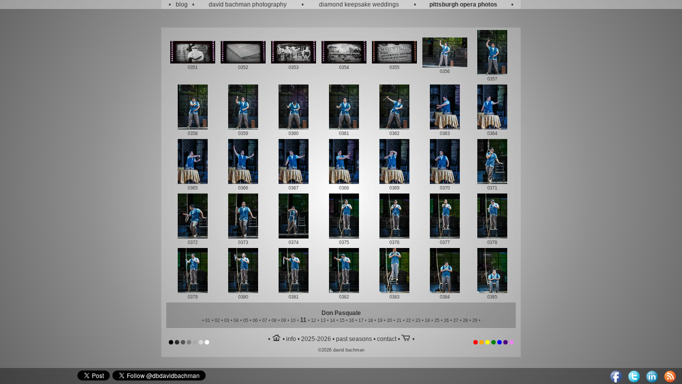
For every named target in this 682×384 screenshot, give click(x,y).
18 (370, 320)
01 (207, 320)
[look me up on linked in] (652, 380)
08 (274, 320)
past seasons (354, 339)
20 (389, 320)
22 (408, 320)
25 (436, 320)
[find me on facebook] (616, 380)
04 (236, 320)
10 (293, 320)
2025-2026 (316, 339)
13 (323, 320)
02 (217, 320)
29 (474, 320)
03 (226, 320)
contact (386, 339)
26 (446, 320)
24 (427, 320)
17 (360, 320)
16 (351, 320)
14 (332, 320)
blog (182, 4)
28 (465, 320)
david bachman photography (248, 4)
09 (283, 320)
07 (264, 320)
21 (398, 320)
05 (245, 320)
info (291, 339)
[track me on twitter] (634, 380)
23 (417, 320)
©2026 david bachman (341, 350)
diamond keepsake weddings (359, 4)
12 (313, 320)
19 (379, 320)
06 (255, 320)
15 (342, 320)
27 (455, 320)
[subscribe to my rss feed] (670, 380)
